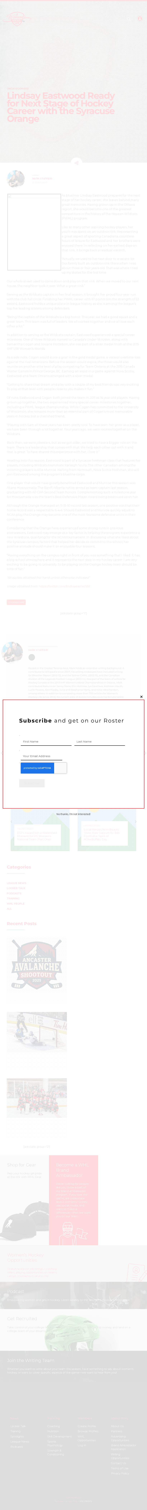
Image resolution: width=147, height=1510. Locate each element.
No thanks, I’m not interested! (73, 814)
